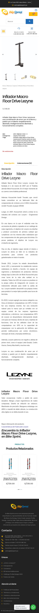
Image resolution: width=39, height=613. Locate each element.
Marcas (9, 86)
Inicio (4, 86)
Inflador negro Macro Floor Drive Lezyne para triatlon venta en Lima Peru (24, 139)
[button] (3, 31)
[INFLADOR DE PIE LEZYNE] (20, 54)
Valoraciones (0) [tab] (24, 163)
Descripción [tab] (9, 163)
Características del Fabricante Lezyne (15, 427)
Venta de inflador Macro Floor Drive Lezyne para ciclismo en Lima (24, 144)
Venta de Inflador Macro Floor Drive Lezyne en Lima (24, 141)
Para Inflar (21, 136)
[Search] (29, 21)
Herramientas (10, 473)
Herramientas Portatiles (10, 474)
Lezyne (15, 86)
